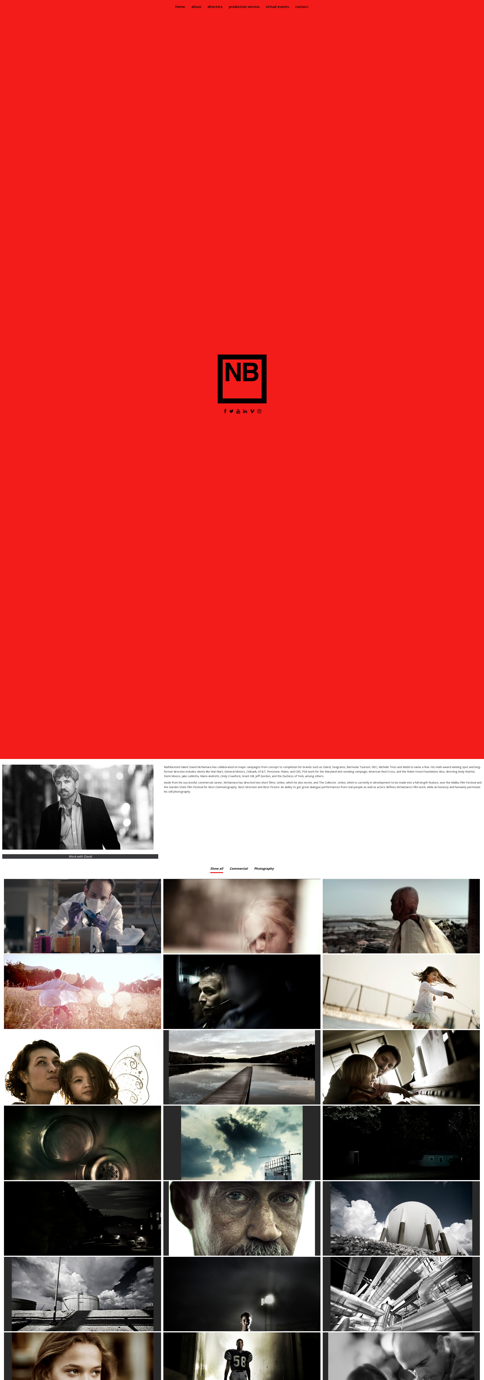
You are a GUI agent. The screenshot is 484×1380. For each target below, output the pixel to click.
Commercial (239, 868)
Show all (216, 868)
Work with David (80, 856)
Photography (264, 868)
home (180, 6)
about (196, 6)
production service (244, 6)
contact (301, 6)
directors (215, 6)
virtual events (277, 6)
